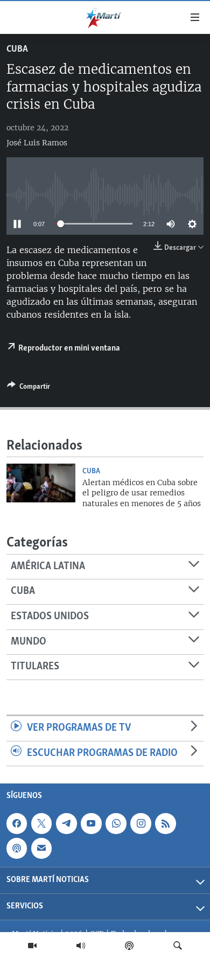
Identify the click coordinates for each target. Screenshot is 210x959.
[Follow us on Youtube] (91, 824)
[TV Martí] (32, 945)
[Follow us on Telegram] (66, 824)
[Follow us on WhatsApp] (116, 824)
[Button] (28, 388)
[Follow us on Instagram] (140, 824)
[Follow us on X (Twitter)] (41, 824)
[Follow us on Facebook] (16, 824)
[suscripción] (41, 848)
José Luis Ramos (36, 143)
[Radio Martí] (81, 945)
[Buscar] (178, 945)
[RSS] (165, 824)
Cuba (17, 49)
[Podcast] (129, 945)
